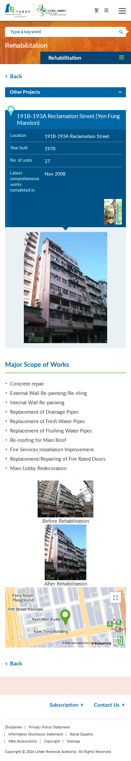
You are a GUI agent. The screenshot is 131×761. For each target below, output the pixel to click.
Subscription (65, 705)
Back (15, 76)
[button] (85, 58)
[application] (65, 617)
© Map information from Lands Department (86, 643)
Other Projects (25, 92)
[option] (65, 287)
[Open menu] (122, 11)
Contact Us (107, 705)
